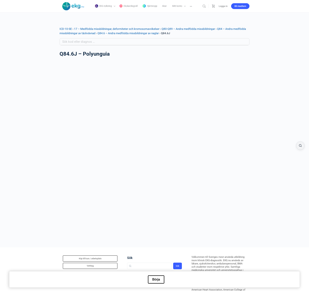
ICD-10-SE (66, 28)
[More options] (191, 6)
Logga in (223, 6)
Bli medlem (240, 6)
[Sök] (204, 6)
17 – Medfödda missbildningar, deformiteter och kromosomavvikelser (116, 28)
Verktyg (90, 266)
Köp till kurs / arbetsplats (90, 258)
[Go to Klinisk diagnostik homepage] (73, 6)
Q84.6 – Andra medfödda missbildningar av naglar (128, 33)
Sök (130, 258)
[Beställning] (213, 6)
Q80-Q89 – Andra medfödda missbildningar (188, 28)
